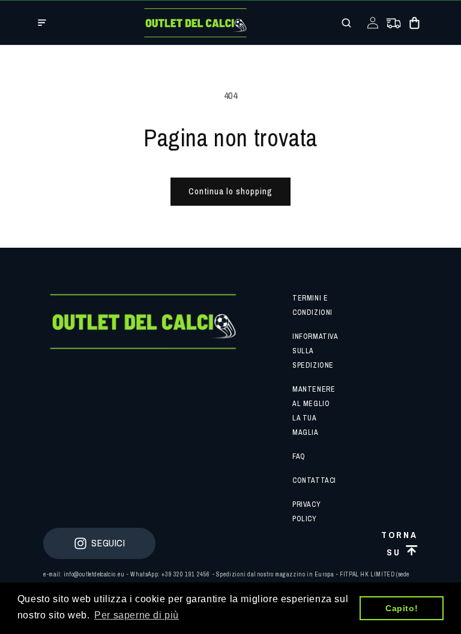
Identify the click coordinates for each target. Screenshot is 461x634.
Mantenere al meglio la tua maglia (313, 410)
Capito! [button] (401, 608)
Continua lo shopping (230, 191)
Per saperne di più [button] (136, 615)
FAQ (299, 456)
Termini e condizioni (312, 305)
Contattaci (314, 480)
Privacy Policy (306, 512)
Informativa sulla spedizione (315, 351)
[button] (42, 23)
